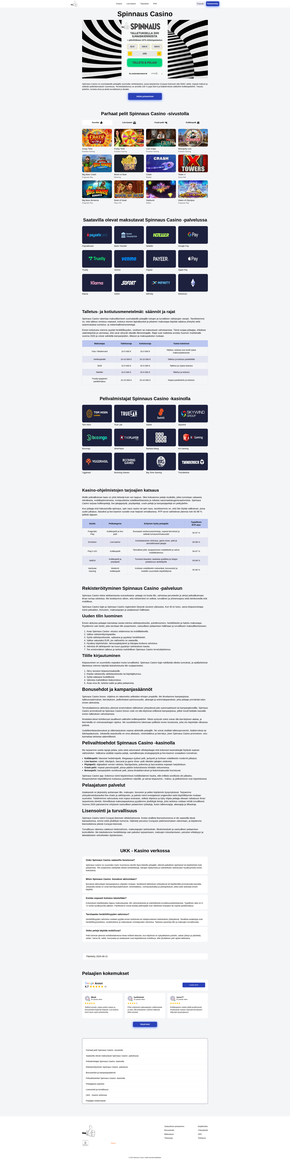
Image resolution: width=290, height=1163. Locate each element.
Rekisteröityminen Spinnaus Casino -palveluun (107, 1067)
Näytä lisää (144, 1024)
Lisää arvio (193, 985)
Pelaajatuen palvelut (95, 1084)
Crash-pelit (159, 122)
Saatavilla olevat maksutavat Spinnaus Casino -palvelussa (112, 1056)
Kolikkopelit (191, 122)
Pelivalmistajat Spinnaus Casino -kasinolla (105, 1061)
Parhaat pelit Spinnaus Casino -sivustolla (104, 1050)
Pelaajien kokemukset (96, 1101)
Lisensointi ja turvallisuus (97, 1089)
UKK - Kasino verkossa (96, 1095)
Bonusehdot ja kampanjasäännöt (101, 1073)
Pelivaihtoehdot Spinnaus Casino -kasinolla (105, 1078)
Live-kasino (127, 122)
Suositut (95, 122)
